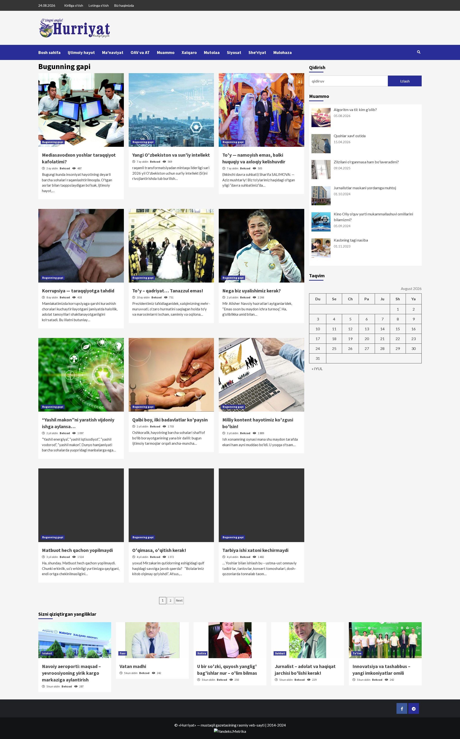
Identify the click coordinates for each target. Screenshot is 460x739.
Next (179, 600)
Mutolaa (212, 52)
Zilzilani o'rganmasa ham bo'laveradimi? (366, 162)
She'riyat (257, 52)
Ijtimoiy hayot (81, 52)
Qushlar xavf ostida (350, 135)
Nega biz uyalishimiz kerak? (251, 291)
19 (350, 338)
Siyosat (234, 52)
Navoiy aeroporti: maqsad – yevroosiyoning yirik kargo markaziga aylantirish (71, 673)
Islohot (47, 653)
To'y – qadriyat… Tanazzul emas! (167, 291)
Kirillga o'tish (73, 5)
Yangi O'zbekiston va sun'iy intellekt (171, 155)
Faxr (123, 653)
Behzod (65, 168)
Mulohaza (282, 52)
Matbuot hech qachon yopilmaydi (77, 550)
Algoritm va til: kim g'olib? (355, 109)
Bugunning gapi (52, 142)
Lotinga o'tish (99, 5)
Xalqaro (189, 52)
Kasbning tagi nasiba (351, 240)
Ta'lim (357, 653)
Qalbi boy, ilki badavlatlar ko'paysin (170, 420)
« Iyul (317, 368)
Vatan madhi (133, 666)
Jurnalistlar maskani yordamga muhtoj (365, 187)
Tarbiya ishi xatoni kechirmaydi (255, 550)
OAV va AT (140, 52)
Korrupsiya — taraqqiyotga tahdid (78, 291)
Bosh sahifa (49, 52)
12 (350, 328)
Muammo (165, 52)
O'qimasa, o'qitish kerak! (159, 550)
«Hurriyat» (187, 725)
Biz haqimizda (124, 5)
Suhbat (280, 653)
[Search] (419, 52)
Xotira (201, 653)
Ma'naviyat (112, 52)
